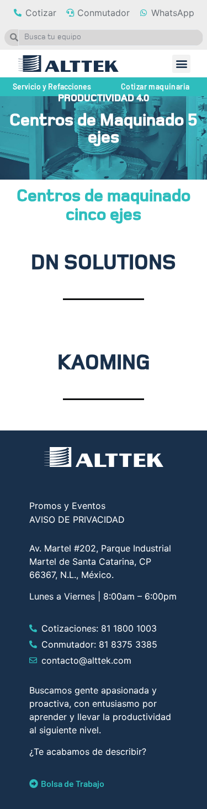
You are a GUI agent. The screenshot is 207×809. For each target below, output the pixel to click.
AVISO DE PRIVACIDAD (77, 519)
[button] (181, 64)
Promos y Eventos (67, 505)
